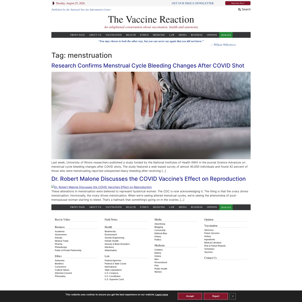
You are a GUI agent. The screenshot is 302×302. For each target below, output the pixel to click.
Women (158, 272)
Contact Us (210, 257)
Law (172, 34)
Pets (156, 265)
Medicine (159, 34)
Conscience (60, 267)
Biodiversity (110, 231)
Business (197, 34)
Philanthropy (61, 247)
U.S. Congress (111, 273)
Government (61, 234)
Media (183, 34)
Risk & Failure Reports (215, 246)
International (111, 267)
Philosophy (60, 276)
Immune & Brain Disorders (117, 244)
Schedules (209, 249)
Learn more (161, 294)
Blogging (158, 227)
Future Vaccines (212, 233)
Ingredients (209, 239)
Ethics (144, 34)
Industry (58, 238)
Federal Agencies (113, 260)
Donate (226, 35)
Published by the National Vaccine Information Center (81, 9)
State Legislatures (113, 270)
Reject (215, 296)
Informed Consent (63, 273)
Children (158, 250)
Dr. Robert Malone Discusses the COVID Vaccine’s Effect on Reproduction (148, 178)
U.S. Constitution (113, 276)
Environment (111, 234)
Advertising (159, 224)
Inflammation (111, 250)
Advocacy (209, 230)
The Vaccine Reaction (151, 18)
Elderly (157, 253)
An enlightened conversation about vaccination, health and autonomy (151, 27)
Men (156, 259)
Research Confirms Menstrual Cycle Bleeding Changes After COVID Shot (147, 65)
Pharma (58, 244)
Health (131, 34)
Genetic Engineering (114, 238)
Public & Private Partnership (68, 250)
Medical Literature (212, 242)
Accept (190, 296)
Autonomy (59, 260)
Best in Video (62, 219)
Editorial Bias (160, 233)
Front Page (77, 34)
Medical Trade (62, 241)
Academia (59, 231)
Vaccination (114, 34)
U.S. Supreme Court (114, 279)
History (157, 236)
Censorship (160, 230)
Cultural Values (62, 270)
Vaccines (208, 252)
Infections (109, 247)
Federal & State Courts (115, 263)
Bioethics (59, 263)
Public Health (160, 269)
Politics (157, 239)
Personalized (160, 262)
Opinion (212, 34)
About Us (95, 34)
